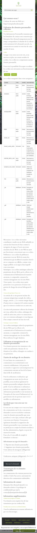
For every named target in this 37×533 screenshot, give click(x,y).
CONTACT (26, 522)
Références (17, 522)
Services (14, 520)
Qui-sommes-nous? (24, 520)
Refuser (14, 74)
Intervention (9, 522)
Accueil (7, 520)
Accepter (7, 74)
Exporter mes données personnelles (17, 445)
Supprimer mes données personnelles (17, 447)
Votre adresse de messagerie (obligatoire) (17, 450)
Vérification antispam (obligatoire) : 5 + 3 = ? (18, 456)
